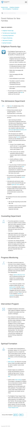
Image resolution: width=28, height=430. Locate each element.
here (22, 92)
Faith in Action (18, 379)
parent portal (12, 287)
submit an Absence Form (19, 274)
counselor (11, 295)
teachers (20, 293)
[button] (25, 2)
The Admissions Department (9, 33)
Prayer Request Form (13, 407)
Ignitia (13, 184)
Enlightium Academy (14, 7)
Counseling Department (8, 35)
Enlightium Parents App (7, 30)
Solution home (4, 7)
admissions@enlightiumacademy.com (17, 129)
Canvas (18, 184)
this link (18, 137)
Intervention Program (7, 40)
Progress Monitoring (7, 38)
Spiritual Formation (6, 43)
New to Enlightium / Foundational (10, 9)
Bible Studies (11, 361)
